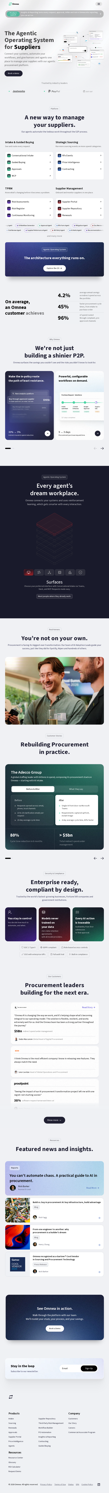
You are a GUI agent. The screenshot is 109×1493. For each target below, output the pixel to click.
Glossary (12, 1462)
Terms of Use (60, 1484)
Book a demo (13, 73)
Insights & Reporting (47, 1437)
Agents (12, 1446)
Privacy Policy (46, 1484)
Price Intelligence (16, 1441)
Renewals (13, 1427)
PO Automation (44, 1432)
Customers (73, 1418)
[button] (98, 4)
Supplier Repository (46, 1418)
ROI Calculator (14, 1467)
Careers (71, 1427)
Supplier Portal (15, 1437)
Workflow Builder (45, 1427)
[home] (13, 4)
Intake (11, 1418)
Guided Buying (44, 1446)
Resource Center (16, 1457)
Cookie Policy (87, 1484)
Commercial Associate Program (81, 1432)
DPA (77, 1484)
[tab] (28, 572)
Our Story (72, 1423)
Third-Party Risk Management (50, 1423)
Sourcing (12, 1423)
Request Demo (15, 1471)
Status (71, 1484)
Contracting (43, 1441)
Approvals (13, 1432)
